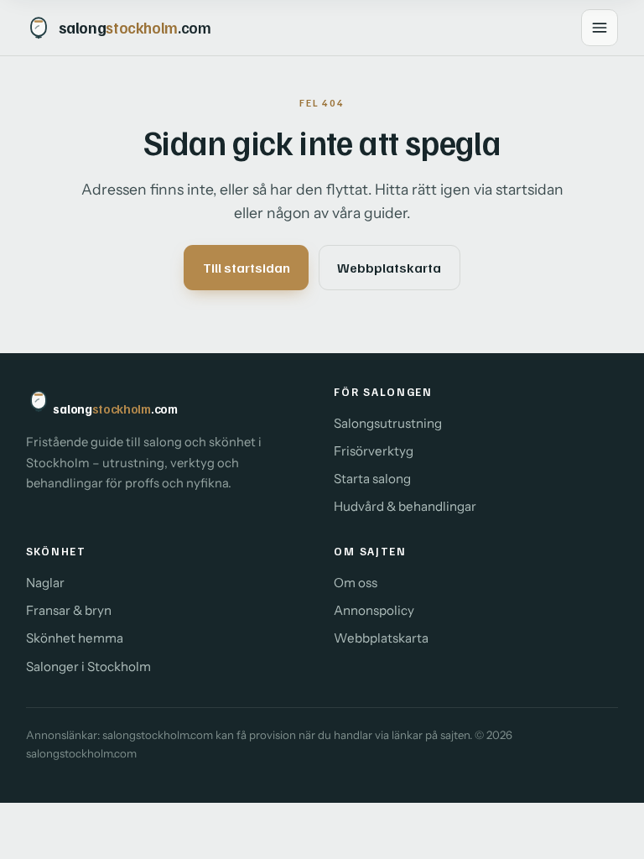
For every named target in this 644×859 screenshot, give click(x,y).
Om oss (355, 583)
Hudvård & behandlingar (405, 506)
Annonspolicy (374, 610)
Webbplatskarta (389, 267)
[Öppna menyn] (599, 27)
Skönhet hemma (74, 638)
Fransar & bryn (69, 610)
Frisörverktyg (373, 451)
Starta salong (372, 479)
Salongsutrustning (388, 423)
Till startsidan (246, 267)
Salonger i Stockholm (88, 666)
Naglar (45, 583)
